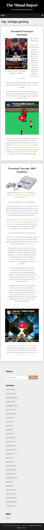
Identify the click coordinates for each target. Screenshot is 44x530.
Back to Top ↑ (22, 528)
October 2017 (10, 418)
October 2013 (10, 506)
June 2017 (9, 422)
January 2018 (10, 409)
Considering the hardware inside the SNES (22, 346)
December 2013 (11, 498)
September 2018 (11, 405)
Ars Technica (29, 244)
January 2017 (10, 442)
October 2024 (10, 389)
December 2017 (11, 414)
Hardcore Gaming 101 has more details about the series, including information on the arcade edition (21, 147)
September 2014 (11, 478)
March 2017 (10, 434)
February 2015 (11, 466)
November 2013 (11, 502)
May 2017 (9, 426)
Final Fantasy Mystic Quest (14, 220)
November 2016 (11, 450)
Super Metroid (24, 222)
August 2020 (10, 401)
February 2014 (11, 490)
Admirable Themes (34, 525)
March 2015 (10, 462)
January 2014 (10, 494)
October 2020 (10, 393)
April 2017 (9, 430)
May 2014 (9, 482)
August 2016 (10, 454)
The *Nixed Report (22, 5)
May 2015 (9, 458)
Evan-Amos (24, 192)
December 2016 (11, 446)
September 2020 (11, 397)
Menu (3, 15)
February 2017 (11, 438)
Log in (8, 518)
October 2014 (10, 474)
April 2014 (9, 486)
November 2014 (11, 470)
